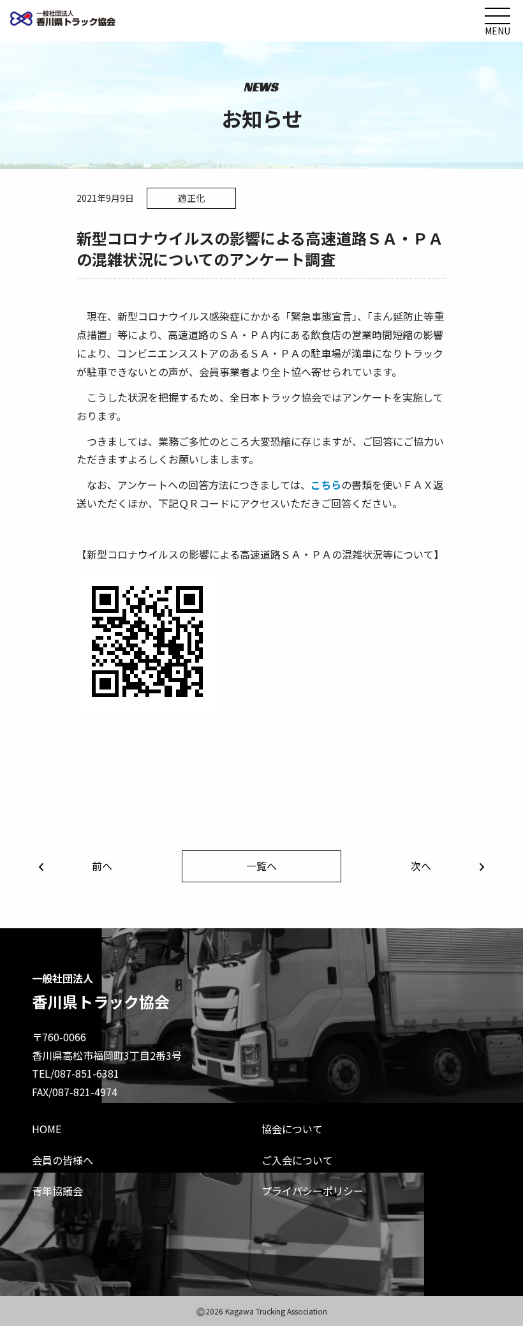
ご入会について (297, 1160)
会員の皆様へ (62, 1160)
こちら (326, 484)
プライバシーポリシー (313, 1190)
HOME (46, 1128)
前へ (102, 865)
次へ (421, 865)
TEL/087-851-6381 (75, 1073)
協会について (292, 1128)
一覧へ (261, 865)
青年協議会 (57, 1190)
